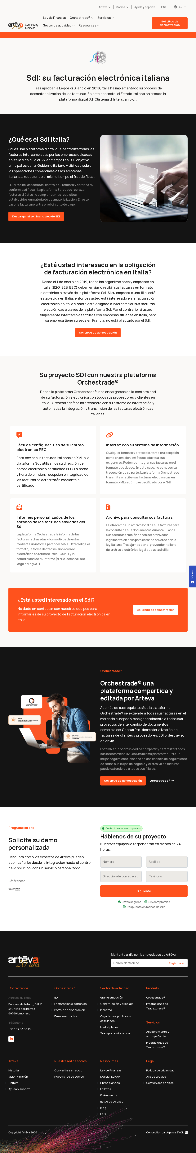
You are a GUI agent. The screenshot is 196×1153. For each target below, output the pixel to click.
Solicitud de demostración (170, 23)
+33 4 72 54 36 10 (19, 1029)
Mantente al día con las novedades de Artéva (143, 954)
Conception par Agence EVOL (165, 1132)
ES (180, 7)
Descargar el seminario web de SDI (36, 216)
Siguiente (144, 891)
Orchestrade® (160, 781)
